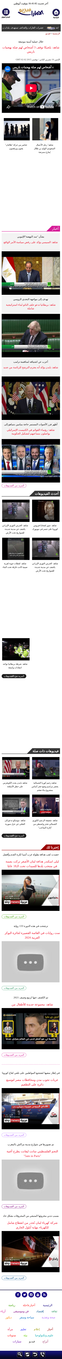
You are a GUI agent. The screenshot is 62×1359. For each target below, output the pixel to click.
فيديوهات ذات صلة (46, 751)
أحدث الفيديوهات (47, 493)
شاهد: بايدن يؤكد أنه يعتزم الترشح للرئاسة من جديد (30, 367)
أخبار (55, 228)
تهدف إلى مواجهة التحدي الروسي (30, 299)
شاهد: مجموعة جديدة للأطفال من (32, 1004)
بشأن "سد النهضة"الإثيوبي (30, 236)
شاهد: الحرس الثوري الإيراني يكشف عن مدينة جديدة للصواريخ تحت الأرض (15, 529)
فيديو (48, 33)
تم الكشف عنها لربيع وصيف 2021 (31, 997)
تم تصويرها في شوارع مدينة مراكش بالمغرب (31, 1144)
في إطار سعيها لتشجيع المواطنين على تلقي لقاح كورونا (31, 1073)
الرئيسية (56, 33)
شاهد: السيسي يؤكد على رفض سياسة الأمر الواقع (31, 242)
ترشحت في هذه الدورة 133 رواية (31, 926)
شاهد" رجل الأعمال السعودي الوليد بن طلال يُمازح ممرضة (44, 148)
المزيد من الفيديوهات (14, 485)
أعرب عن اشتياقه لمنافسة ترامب (30, 362)
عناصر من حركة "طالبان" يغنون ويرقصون (16, 147)
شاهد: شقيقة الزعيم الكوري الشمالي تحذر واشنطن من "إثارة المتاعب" (45, 824)
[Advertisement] (31, 190)
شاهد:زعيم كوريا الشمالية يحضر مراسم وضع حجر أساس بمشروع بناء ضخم (45, 786)
